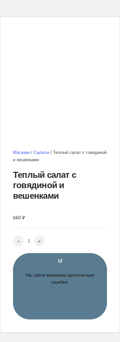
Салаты (41, 152)
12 (60, 282)
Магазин (21, 152)
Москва (60, 33)
